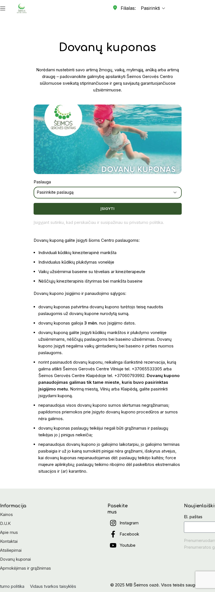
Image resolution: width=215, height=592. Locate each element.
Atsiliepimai (11, 550)
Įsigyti (107, 208)
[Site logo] (22, 8)
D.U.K (5, 523)
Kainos (6, 514)
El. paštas (193, 516)
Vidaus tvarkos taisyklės (53, 586)
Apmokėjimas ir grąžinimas (25, 568)
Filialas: (128, 8)
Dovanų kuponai (15, 559)
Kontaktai (9, 541)
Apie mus (9, 532)
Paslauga (42, 181)
